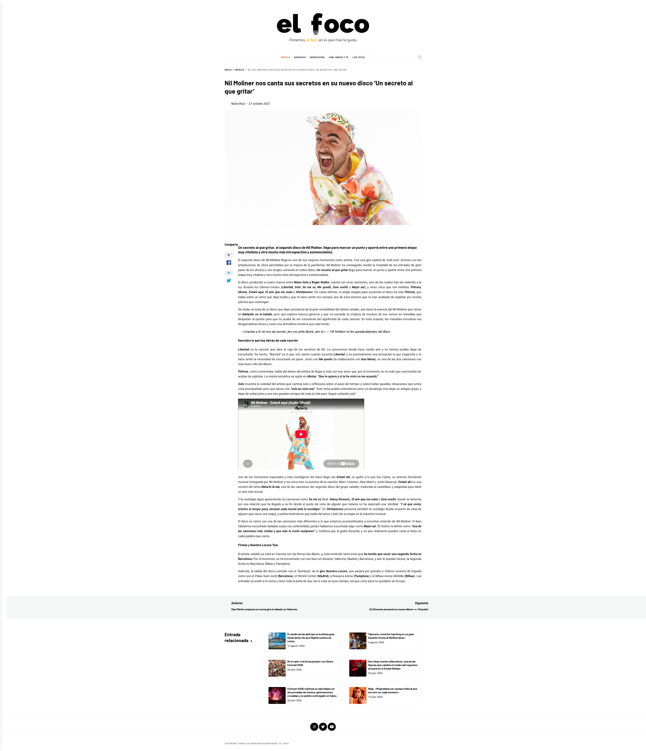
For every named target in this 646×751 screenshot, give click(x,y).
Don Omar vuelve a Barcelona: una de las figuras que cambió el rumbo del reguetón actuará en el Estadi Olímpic (393, 665)
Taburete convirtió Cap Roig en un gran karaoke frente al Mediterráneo (391, 635)
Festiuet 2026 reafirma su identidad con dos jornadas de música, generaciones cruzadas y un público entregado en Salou (312, 692)
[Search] (419, 57)
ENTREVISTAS (317, 57)
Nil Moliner (273, 260)
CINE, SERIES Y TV (339, 57)
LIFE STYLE (359, 57)
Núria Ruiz (238, 103)
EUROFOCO (300, 57)
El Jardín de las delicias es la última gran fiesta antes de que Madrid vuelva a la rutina (310, 637)
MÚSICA (285, 57)
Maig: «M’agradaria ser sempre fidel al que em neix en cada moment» (392, 690)
